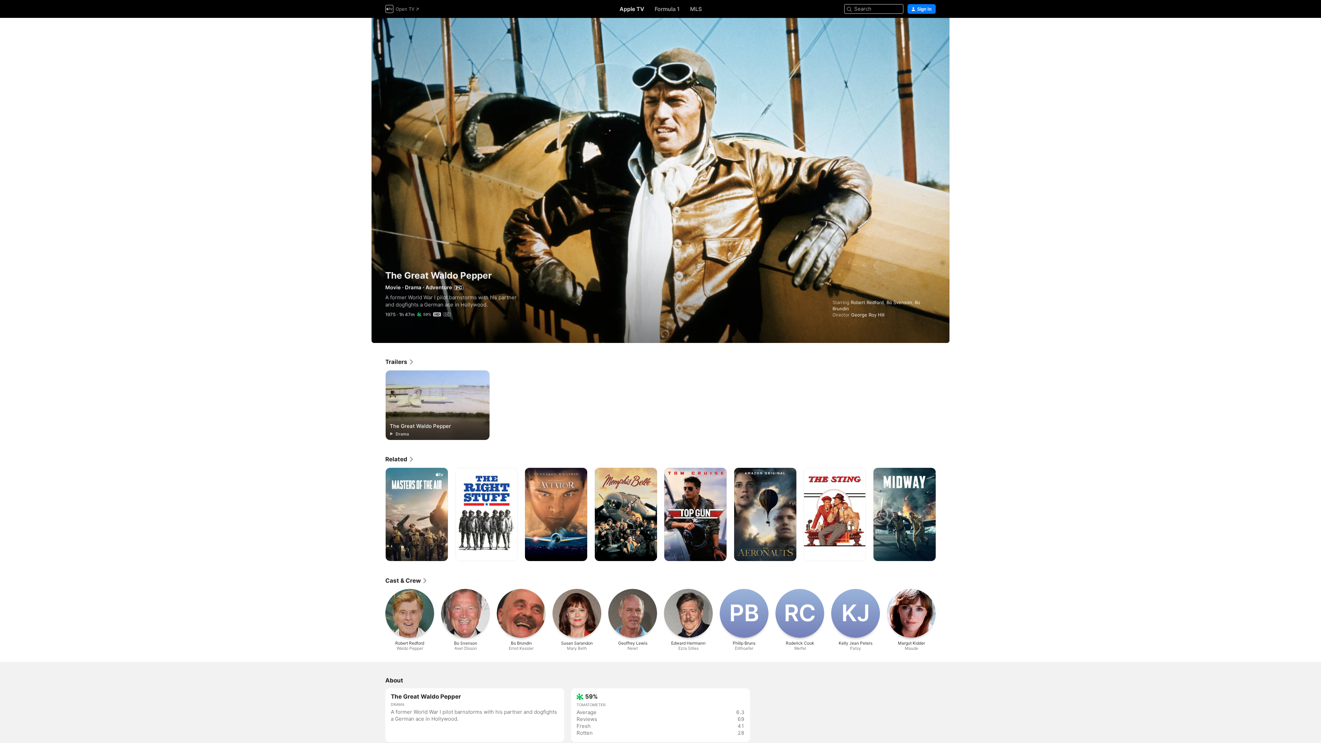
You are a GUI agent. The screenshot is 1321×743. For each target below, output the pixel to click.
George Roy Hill (867, 314)
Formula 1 (667, 9)
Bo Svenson (899, 302)
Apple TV (632, 9)
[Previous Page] (378, 515)
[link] (399, 362)
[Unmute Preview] (931, 31)
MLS (696, 9)
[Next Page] (942, 515)
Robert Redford (867, 302)
